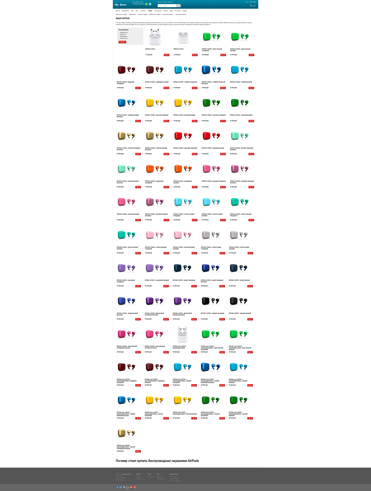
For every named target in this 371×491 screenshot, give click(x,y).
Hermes (166, 11)
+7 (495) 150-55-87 (174, 477)
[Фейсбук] (117, 488)
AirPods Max (132, 14)
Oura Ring (178, 11)
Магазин (138, 474)
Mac (132, 11)
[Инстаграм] (128, 488)
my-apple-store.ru (126, 474)
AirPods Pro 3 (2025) (121, 14)
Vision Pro (143, 11)
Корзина (138, 477)
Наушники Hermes (168, 14)
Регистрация (253, 2)
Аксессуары (157, 11)
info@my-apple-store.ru (175, 481)
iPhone (118, 11)
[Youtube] (131, 488)
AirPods (150, 11)
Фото (149, 474)
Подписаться (160, 477)
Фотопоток (151, 477)
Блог (158, 474)
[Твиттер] (121, 488)
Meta (171, 11)
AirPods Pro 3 (124, 38)
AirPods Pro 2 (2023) (155, 14)
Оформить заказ (140, 479)
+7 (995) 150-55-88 (174, 479)
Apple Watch (125, 11)
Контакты (170, 2)
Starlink (185, 11)
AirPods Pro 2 (124, 32)
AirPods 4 (123, 34)
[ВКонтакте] (124, 488)
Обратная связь (173, 474)
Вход (246, 2)
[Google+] (135, 488)
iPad (137, 11)
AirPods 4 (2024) (142, 14)
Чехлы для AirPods (180, 14)
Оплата (160, 2)
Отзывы (165, 2)
